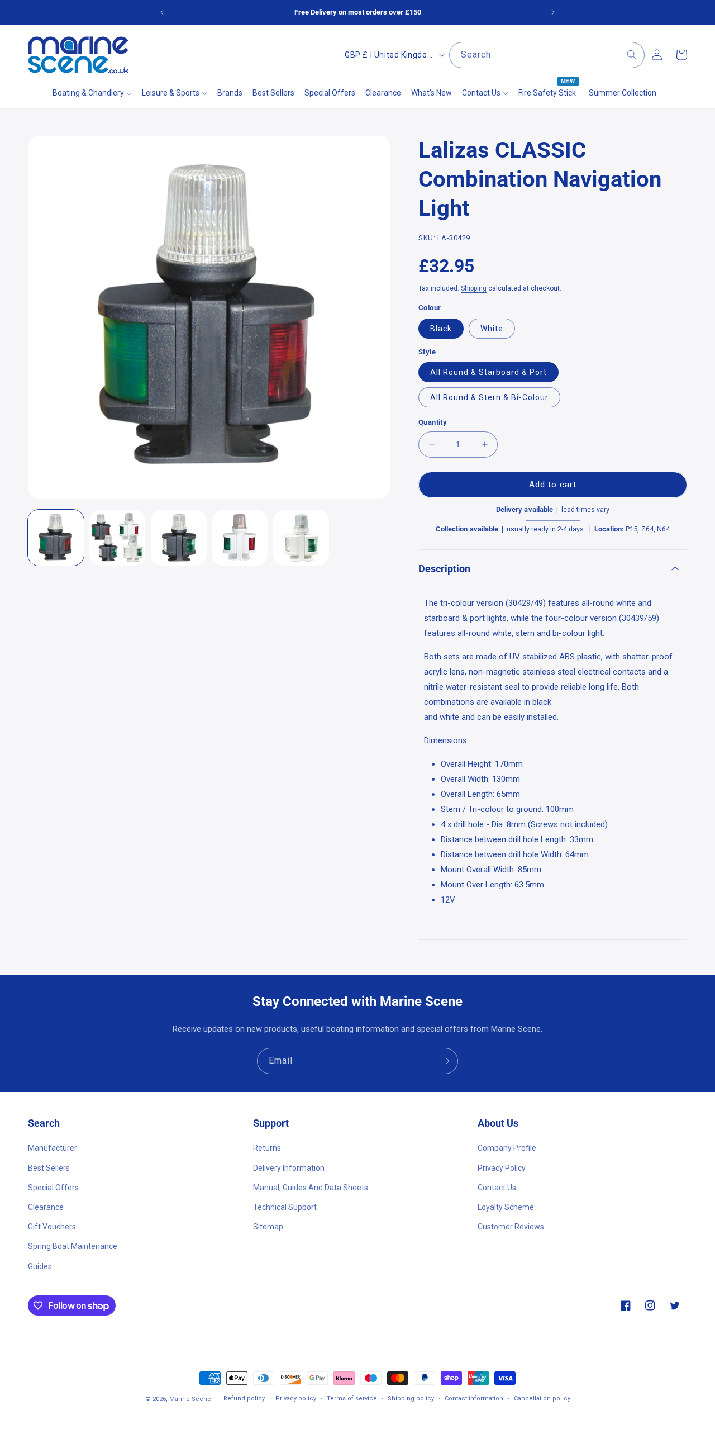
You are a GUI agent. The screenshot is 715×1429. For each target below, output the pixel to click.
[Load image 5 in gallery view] (301, 538)
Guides (40, 1266)
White (491, 328)
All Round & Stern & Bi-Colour (489, 397)
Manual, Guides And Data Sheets (310, 1187)
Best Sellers (49, 1168)
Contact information (474, 1398)
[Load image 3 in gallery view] (179, 538)
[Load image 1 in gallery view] (56, 538)
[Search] (631, 54)
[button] (552, 568)
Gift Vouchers (52, 1226)
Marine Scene (190, 1399)
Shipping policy (411, 1398)
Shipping (474, 288)
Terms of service (352, 1398)
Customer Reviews (511, 1226)
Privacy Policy (502, 1168)
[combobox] (547, 55)
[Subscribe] (445, 1061)
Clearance (46, 1207)
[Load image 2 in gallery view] (117, 538)
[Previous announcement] (162, 12)
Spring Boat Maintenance (72, 1246)
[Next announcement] (553, 12)
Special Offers (53, 1187)
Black (441, 328)
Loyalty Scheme (506, 1207)
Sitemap (268, 1226)
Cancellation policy (542, 1398)
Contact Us (497, 1187)
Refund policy (244, 1398)
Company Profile (507, 1147)
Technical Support (285, 1207)
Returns (267, 1147)
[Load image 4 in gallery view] (240, 538)
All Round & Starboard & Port (488, 372)
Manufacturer (52, 1147)
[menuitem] (92, 93)
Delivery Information (289, 1168)
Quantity (432, 422)
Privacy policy (295, 1398)
